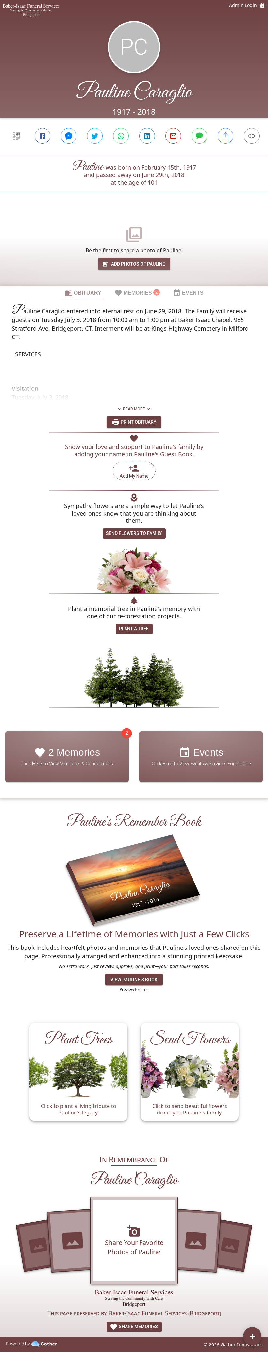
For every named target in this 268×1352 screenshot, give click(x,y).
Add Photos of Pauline (138, 264)
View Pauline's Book (134, 979)
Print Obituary (138, 422)
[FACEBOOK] (42, 136)
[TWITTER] (95, 136)
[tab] (83, 292)
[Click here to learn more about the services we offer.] (134, 1299)
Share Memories (138, 1326)
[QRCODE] (16, 136)
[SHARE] (225, 136)
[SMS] (199, 136)
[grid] (134, 1080)
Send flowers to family (134, 533)
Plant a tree (134, 628)
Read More (134, 409)
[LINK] (252, 136)
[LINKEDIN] (147, 136)
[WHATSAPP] (121, 136)
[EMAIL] (173, 136)
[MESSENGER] (68, 136)
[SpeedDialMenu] (252, 1336)
